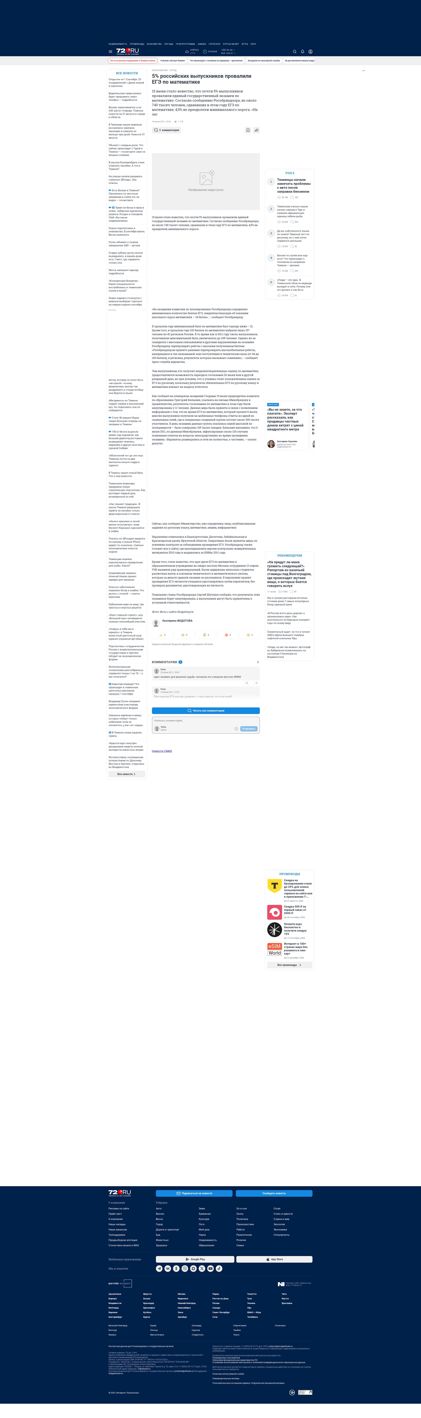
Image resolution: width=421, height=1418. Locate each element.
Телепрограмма (185, 44)
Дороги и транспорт (167, 1229)
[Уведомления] (303, 51)
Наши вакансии (118, 1229)
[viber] (185, 1268)
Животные (162, 1240)
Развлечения (244, 1234)
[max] (193, 1268)
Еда (158, 1234)
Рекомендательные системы (225, 1378)
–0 (256, 683)
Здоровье (161, 1245)
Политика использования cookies (228, 1374)
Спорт (277, 1208)
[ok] (176, 1268)
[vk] (167, 1268)
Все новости (127, 73)
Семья (240, 1245)
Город (159, 1224)
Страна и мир (281, 1219)
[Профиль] (310, 51)
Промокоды (137, 44)
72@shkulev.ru (143, 1369)
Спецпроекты (282, 1234)
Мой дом (204, 1229)
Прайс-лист (115, 1213)
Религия (241, 1240)
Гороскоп (215, 44)
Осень (240, 1213)
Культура (204, 1219)
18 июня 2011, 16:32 (161, 122)
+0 (247, 683)
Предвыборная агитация (123, 1240)
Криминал (205, 1213)
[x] (202, 1268)
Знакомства (154, 44)
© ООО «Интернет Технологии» (124, 1393)
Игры (245, 44)
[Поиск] (295, 51)
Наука (202, 1234)
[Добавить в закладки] (248, 130)
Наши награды (117, 1224)
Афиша (202, 44)
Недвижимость (118, 44)
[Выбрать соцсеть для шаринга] (256, 130)
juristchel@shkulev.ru (183, 1371)
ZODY (253, 44)
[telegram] (159, 1268)
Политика (242, 1219)
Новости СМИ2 (162, 751)
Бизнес (160, 1213)
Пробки (210, 51)
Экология (279, 1224)
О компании (116, 1219)
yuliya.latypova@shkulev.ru (281, 1346)
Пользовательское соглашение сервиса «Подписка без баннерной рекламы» (248, 1383)
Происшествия (245, 1224)
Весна (159, 1219)
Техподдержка (117, 1234)
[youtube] (210, 1268)
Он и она (241, 1208)
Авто (159, 1208)
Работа (240, 1229)
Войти (163, 730)
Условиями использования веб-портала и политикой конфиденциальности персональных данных (258, 1362)
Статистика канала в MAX (124, 1245)
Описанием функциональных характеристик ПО (234, 1360)
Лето (202, 1224)
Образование (206, 1245)
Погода (168, 44)
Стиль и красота (283, 1213)
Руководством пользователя (226, 1358)
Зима (202, 1208)
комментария (169, 130)
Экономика (280, 1229)
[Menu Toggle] (110, 51)
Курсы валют (231, 44)
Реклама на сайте (119, 1208)
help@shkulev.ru (116, 1373)
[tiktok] (219, 1268)
